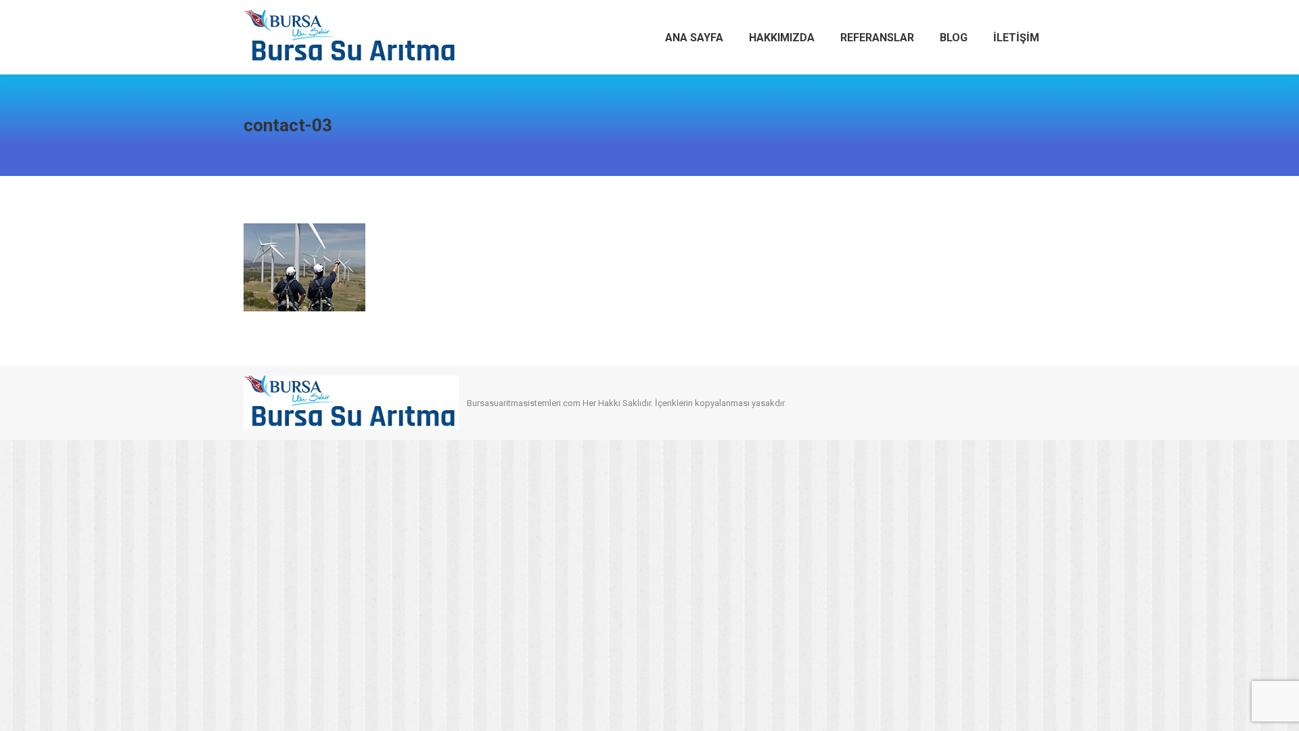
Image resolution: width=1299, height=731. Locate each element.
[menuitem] (694, 37)
